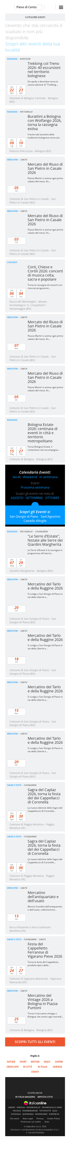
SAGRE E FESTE (14, 785)
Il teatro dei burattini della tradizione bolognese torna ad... (44, 136)
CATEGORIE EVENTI (35, 17)
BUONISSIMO (41, 1114)
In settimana (48, 477)
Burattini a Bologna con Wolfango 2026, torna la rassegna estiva (45, 122)
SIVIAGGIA (16, 1114)
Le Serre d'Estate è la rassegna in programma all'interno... (45, 552)
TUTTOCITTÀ (45, 1111)
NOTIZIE (11, 1061)
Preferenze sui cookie (31, 1122)
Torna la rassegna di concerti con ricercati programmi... (45, 286)
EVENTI (35, 1071)
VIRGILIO (21, 1107)
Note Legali (28, 1119)
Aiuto (46, 1122)
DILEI (54, 1111)
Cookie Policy (53, 1119)
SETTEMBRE (34, 498)
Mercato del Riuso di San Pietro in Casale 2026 (45, 168)
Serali (17, 477)
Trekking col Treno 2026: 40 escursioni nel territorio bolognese (44, 69)
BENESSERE (25, 58)
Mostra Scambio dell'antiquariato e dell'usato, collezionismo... (45, 908)
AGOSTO (17, 498)
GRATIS (24, 159)
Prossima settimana (35, 487)
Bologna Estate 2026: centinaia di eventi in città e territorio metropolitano (42, 432)
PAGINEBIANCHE (30, 1111)
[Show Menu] (61, 7)
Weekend (30, 477)
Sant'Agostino (50, 516)
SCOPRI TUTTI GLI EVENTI (35, 1041)
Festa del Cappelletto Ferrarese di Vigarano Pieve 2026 (45, 950)
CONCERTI (12, 262)
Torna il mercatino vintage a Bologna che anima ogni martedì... (45, 1015)
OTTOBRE (52, 498)
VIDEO (47, 1061)
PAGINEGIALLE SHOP (52, 1107)
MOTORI (35, 1061)
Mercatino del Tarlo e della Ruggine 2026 (45, 586)
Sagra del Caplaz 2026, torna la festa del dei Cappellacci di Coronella (44, 796)
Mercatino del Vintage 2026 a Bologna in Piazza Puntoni (42, 1001)
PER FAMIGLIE (26, 111)
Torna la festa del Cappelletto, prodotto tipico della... (43, 963)
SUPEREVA (54, 1114)
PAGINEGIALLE (34, 1107)
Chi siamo (14, 1119)
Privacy (40, 1119)
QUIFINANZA (28, 1114)
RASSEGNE (12, 58)
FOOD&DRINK (41, 531)
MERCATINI (12, 159)
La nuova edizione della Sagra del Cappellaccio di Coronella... (45, 809)
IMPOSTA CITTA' (45, 1096)
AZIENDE (57, 1066)
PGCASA (17, 1111)
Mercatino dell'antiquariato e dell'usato (43, 896)
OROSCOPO (13, 1066)
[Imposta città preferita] (9, 7)
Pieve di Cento (26, 7)
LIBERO (11, 1107)
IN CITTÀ (27, 1066)
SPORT (23, 1061)
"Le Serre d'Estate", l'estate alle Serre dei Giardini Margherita (45, 540)
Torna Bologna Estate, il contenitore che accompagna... (44, 448)
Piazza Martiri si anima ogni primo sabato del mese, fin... (45, 180)
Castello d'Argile (35, 521)
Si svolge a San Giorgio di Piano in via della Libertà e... (45, 595)
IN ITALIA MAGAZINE (25, 1096)
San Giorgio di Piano (24, 516)
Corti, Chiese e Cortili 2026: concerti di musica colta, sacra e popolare (45, 273)
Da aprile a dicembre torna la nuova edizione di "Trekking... (43, 83)
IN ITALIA (42, 1066)
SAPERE (59, 1061)
